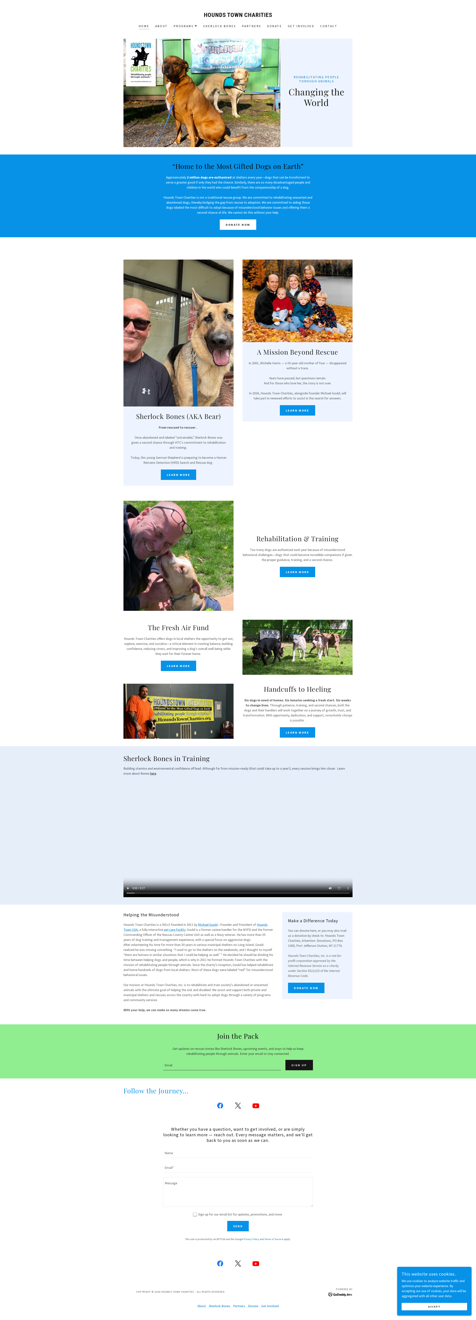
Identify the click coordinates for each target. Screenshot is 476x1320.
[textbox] (222, 1065)
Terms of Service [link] (273, 1239)
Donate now (238, 224)
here (153, 773)
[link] (238, 16)
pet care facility (174, 929)
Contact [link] (328, 26)
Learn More (178, 475)
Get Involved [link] (301, 26)
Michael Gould (208, 924)
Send (238, 1226)
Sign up (299, 1065)
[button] (185, 26)
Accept (434, 1306)
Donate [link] (274, 26)
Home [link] (144, 26)
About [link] (161, 26)
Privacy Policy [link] (251, 1239)
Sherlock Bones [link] (219, 26)
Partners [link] (251, 26)
